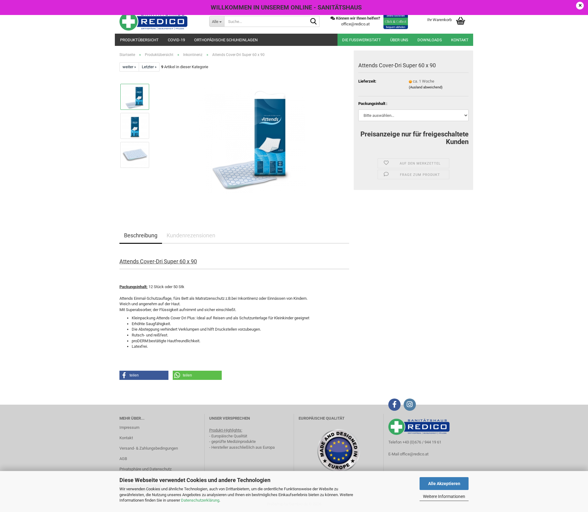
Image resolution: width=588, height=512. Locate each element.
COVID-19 (176, 40)
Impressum (129, 427)
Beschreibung (140, 235)
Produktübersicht (139, 40)
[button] (143, 375)
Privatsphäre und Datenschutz (145, 469)
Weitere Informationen (444, 496)
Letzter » (149, 67)
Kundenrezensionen (191, 235)
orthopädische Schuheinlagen (226, 40)
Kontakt (460, 40)
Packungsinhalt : (372, 103)
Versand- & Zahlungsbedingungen (148, 448)
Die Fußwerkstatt (361, 40)
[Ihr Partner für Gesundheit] (159, 21)
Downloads (429, 40)
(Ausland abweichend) (426, 87)
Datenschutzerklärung (200, 500)
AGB (123, 458)
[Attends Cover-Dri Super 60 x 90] (252, 140)
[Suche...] (313, 21)
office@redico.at (414, 454)
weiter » (129, 67)
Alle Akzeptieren (444, 483)
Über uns (399, 40)
